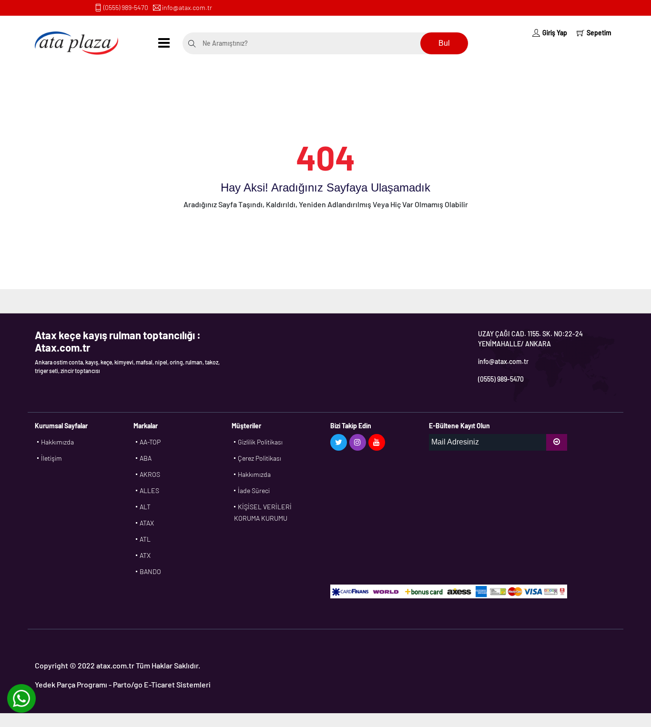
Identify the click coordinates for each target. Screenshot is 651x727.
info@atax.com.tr (187, 7)
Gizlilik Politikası (260, 442)
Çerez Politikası (259, 458)
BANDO (150, 571)
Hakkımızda (57, 442)
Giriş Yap (554, 33)
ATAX (147, 523)
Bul (444, 43)
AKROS (150, 474)
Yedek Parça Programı (71, 684)
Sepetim (599, 33)
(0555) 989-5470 (125, 7)
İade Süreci (254, 490)
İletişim (51, 458)
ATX (145, 555)
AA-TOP (150, 442)
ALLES (149, 490)
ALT (145, 507)
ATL (145, 539)
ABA (146, 458)
